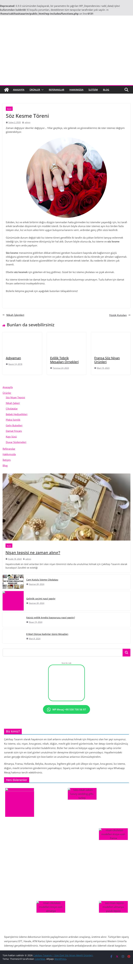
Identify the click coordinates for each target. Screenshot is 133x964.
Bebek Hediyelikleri (16, 414)
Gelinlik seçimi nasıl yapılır (40, 598)
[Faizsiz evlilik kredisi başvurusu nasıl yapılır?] (13, 619)
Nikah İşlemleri (15, 315)
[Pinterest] (66, 299)
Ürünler (35, 89)
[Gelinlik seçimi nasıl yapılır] (13, 600)
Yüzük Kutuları (118, 315)
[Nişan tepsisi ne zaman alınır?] (66, 507)
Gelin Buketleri (14, 425)
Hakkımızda (76, 89)
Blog (106, 89)
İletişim (93, 89)
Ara (126, 652)
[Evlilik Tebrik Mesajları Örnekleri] (66, 334)
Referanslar (56, 89)
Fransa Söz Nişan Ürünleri (107, 360)
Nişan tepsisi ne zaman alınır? (33, 552)
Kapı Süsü (11, 436)
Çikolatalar (12, 408)
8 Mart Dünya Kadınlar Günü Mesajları (47, 634)
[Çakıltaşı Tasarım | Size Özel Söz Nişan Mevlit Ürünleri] (6, 90)
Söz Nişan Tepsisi (15, 397)
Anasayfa (18, 89)
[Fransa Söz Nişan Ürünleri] (110, 334)
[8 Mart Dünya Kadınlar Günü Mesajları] (13, 636)
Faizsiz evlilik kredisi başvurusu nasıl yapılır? (50, 617)
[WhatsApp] (78, 299)
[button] (42, 89)
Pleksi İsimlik (13, 419)
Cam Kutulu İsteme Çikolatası (42, 579)
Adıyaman (13, 358)
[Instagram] (54, 299)
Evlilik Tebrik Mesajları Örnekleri (64, 360)
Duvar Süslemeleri (16, 442)
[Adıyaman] (22, 334)
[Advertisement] (66, 61)
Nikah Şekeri (13, 403)
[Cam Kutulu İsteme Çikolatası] (13, 582)
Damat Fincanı (14, 431)
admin (27, 122)
